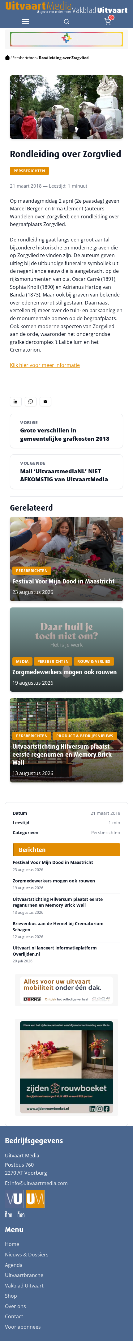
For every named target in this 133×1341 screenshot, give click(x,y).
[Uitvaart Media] (66, 7)
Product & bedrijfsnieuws (84, 735)
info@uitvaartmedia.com (39, 1183)
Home (12, 1244)
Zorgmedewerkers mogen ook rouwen (64, 672)
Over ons (15, 1306)
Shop (11, 1295)
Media (22, 661)
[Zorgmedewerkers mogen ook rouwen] (66, 649)
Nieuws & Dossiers (27, 1254)
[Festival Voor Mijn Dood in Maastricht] (66, 559)
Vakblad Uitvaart (24, 1285)
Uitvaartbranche (24, 1275)
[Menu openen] (25, 21)
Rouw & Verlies (93, 661)
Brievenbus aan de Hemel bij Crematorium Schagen (58, 927)
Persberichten (24, 57)
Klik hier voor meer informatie (45, 365)
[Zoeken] (66, 21)
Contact (14, 1316)
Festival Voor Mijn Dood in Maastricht (63, 581)
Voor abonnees (23, 1326)
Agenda (14, 1265)
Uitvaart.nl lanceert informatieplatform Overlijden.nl (55, 951)
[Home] (7, 58)
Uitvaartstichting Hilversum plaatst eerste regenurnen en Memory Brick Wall (62, 754)
